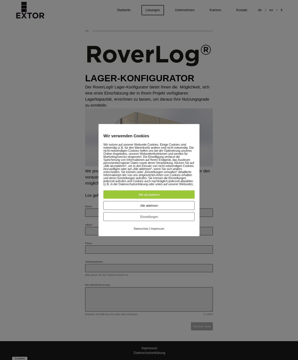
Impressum (157, 228)
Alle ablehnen (149, 205)
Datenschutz (141, 228)
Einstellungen (149, 216)
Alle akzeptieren (149, 194)
